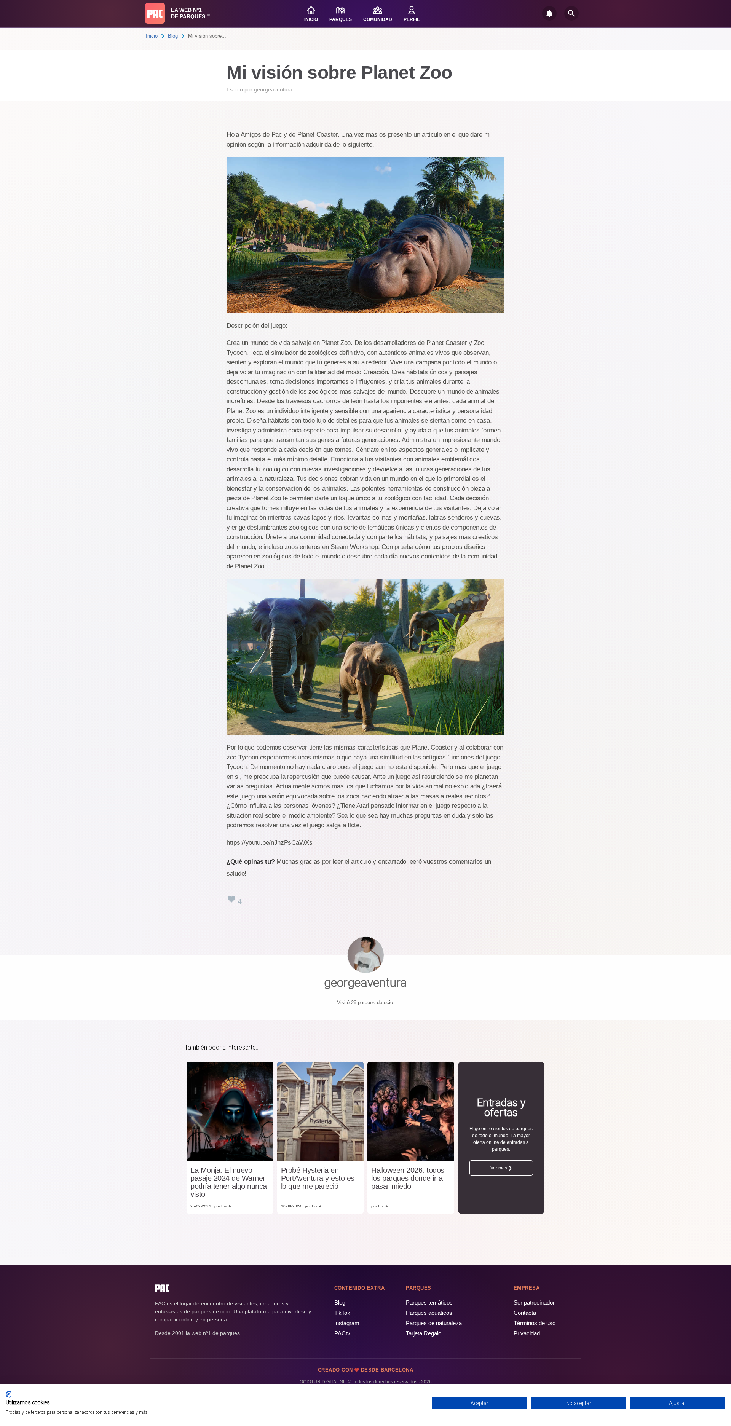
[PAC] (155, 13)
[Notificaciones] (549, 13)
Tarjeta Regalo (423, 1333)
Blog (173, 36)
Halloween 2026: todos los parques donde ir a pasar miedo (407, 1178)
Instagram (346, 1323)
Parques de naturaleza (434, 1323)
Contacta (525, 1313)
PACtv (342, 1333)
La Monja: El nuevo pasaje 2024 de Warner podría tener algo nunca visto (228, 1182)
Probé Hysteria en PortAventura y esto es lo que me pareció (317, 1178)
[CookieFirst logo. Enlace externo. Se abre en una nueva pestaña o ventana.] (8, 1394)
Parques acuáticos (429, 1313)
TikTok (342, 1313)
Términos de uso (534, 1323)
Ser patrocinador (534, 1302)
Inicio (152, 36)
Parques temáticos (429, 1302)
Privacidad (527, 1333)
